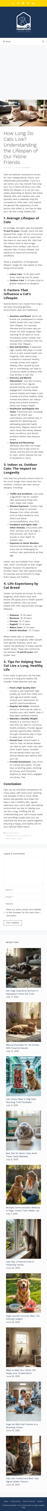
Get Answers (14, 833)
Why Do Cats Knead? (14, 839)
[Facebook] (13, 3)
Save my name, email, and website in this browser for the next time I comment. (23, 912)
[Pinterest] (23, 3)
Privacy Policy (15, 1501)
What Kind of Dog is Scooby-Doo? (18, 836)
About (6, 1501)
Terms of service (29, 1501)
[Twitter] (28, 3)
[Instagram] (18, 3)
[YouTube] (33, 3)
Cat (7, 833)
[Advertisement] (23, 70)
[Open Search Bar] (43, 41)
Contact (40, 1501)
